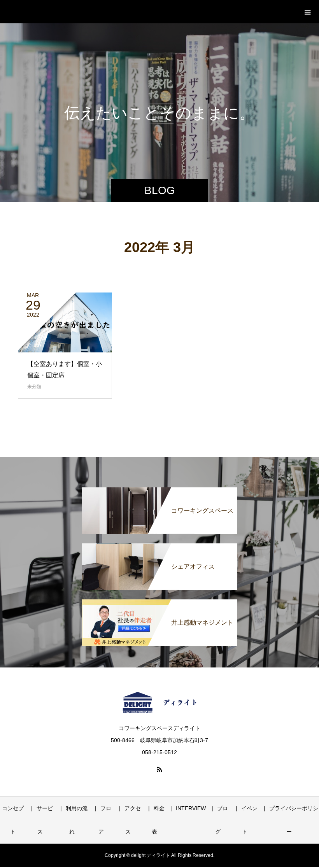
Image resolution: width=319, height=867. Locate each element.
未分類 (34, 386)
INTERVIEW (191, 808)
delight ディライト (60, 11)
